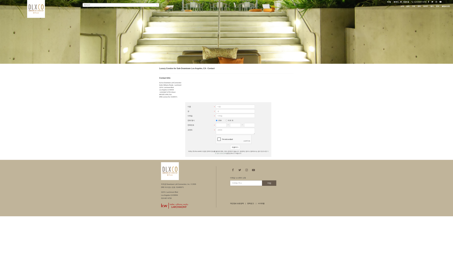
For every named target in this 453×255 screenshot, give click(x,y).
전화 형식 (191, 120)
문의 (437, 6)
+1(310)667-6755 (420, 2)
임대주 (425, 6)
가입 (269, 183)
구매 (413, 6)
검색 (407, 6)
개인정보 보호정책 (237, 203)
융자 (432, 6)
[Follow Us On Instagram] (436, 2)
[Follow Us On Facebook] (428, 2)
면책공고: (250, 203)
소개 (402, 6)
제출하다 (235, 147)
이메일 (190, 116)
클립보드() (446, 6)
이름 (189, 107)
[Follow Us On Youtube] (440, 2)
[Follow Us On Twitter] (432, 2)
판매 (419, 6)
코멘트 (190, 130)
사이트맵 (261, 203)
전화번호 (191, 125)
